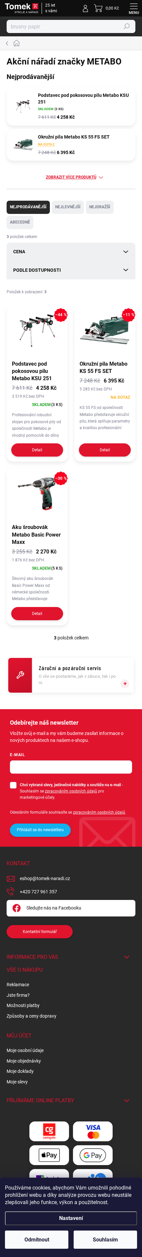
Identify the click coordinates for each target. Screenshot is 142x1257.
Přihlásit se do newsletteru (40, 830)
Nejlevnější (68, 207)
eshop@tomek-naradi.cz (45, 878)
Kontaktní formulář (40, 931)
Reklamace (18, 984)
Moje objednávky (24, 1061)
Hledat (127, 26)
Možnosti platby (23, 1005)
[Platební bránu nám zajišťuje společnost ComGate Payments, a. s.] (49, 1131)
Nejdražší (99, 207)
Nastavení (71, 1218)
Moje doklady (20, 1071)
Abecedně (20, 222)
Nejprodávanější (28, 207)
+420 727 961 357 (38, 891)
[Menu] (133, 8)
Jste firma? (18, 995)
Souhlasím (105, 1240)
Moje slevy (17, 1081)
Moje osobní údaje (25, 1050)
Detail (37, 450)
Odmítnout (36, 1240)
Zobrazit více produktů (71, 177)
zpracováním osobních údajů (71, 791)
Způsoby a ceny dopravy (31, 1016)
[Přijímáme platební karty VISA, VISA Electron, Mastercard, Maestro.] (93, 1131)
